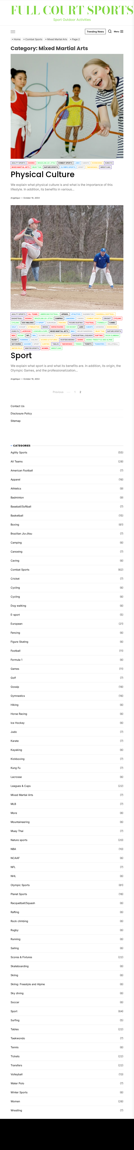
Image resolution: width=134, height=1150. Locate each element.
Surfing (46, 344)
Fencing (62, 323)
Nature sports (51, 167)
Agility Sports (18, 163)
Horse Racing (57, 327)
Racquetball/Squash (82, 335)
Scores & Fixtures (49, 340)
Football (90, 323)
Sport (81, 167)
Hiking (45, 327)
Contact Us (17, 406)
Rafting (99, 335)
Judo (77, 163)
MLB (73, 331)
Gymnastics (34, 327)
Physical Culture (43, 174)
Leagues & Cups (40, 331)
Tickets (88, 344)
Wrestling (105, 167)
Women (45, 348)
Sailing (34, 340)
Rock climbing (112, 335)
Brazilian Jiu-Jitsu (46, 163)
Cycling (117, 318)
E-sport (40, 323)
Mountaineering (85, 331)
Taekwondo (92, 167)
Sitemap (16, 420)
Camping (59, 318)
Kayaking (100, 327)
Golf (14, 327)
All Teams (33, 314)
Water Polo (17, 348)
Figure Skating (76, 323)
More (14, 813)
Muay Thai (36, 167)
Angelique (15, 198)
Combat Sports (65, 163)
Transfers (99, 344)
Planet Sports (63, 335)
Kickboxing (97, 163)
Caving (80, 318)
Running (24, 340)
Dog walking (28, 323)
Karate (86, 163)
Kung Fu (108, 163)
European (51, 323)
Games (112, 323)
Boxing (31, 163)
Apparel (64, 314)
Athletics (75, 314)
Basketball (17, 318)
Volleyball (112, 344)
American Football (49, 314)
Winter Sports (32, 348)
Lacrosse (26, 331)
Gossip (22, 327)
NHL (34, 335)
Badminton (88, 314)
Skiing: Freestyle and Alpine (99, 340)
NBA (13, 335)
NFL (28, 335)
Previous (58, 392)
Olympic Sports (68, 167)
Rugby (14, 340)
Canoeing (70, 318)
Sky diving (16, 344)
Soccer (27, 344)
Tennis (78, 344)
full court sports (72, 10)
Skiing (80, 340)
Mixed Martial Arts (21, 167)
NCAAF (21, 335)
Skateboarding (67, 340)
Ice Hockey (71, 327)
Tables (55, 344)
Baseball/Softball (105, 314)
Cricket (107, 318)
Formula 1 (102, 323)
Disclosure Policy (21, 413)
